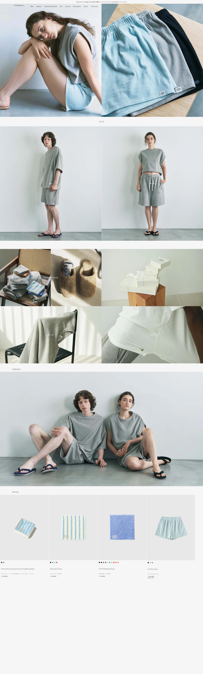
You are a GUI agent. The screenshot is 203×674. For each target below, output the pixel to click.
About (86, 6)
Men (32, 6)
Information (77, 6)
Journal (67, 6)
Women (38, 6)
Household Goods (50, 6)
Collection (94, 6)
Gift (61, 6)
